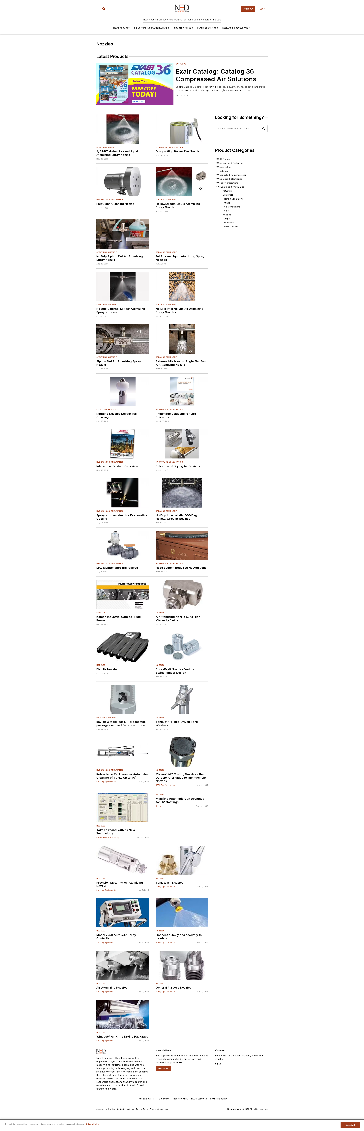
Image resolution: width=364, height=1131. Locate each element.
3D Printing (225, 159)
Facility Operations (107, 409)
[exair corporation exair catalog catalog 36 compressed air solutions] (134, 84)
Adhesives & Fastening (231, 163)
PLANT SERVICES (199, 1099)
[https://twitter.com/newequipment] (220, 1063)
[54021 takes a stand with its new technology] (122, 807)
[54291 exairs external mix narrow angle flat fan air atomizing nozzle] (182, 339)
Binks (158, 806)
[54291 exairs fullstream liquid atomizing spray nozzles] (182, 234)
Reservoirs (228, 222)
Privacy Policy (142, 1109)
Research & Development (236, 28)
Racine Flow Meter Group (107, 837)
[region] (182, 1125)
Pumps (226, 218)
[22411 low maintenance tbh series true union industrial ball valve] (122, 545)
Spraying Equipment (107, 147)
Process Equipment (106, 718)
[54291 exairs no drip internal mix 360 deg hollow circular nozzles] (182, 492)
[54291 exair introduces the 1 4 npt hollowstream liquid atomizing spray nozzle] (182, 181)
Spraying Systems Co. (106, 782)
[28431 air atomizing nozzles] (122, 965)
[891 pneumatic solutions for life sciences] (182, 391)
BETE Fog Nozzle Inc (165, 785)
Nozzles (227, 214)
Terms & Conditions (159, 1109)
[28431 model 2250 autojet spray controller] (122, 912)
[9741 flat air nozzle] (122, 647)
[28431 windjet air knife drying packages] (122, 1014)
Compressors (230, 195)
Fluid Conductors (231, 207)
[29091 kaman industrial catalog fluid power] (122, 594)
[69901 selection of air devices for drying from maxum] (182, 443)
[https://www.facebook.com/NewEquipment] (216, 1063)
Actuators (228, 191)
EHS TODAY (164, 1099)
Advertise (110, 1109)
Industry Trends (183, 28)
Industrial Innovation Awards (151, 28)
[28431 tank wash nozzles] (182, 860)
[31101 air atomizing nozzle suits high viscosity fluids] (182, 594)
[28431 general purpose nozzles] (182, 965)
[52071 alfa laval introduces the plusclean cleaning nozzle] (122, 181)
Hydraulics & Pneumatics (169, 147)
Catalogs (181, 64)
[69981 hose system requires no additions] (182, 545)
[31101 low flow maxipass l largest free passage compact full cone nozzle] (122, 699)
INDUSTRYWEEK (180, 1099)
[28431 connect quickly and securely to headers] (182, 912)
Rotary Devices (230, 226)
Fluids (226, 210)
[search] (104, 9)
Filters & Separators (233, 199)
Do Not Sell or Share (126, 1109)
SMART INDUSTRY (218, 1099)
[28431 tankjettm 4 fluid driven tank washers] (182, 699)
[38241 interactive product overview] (122, 443)
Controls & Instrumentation (233, 175)
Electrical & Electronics (231, 179)
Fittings (226, 203)
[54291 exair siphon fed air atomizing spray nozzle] (122, 339)
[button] (98, 9)
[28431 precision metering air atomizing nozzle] (122, 860)
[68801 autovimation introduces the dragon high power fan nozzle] (182, 129)
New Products (121, 28)
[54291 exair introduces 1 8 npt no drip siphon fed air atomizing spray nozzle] (122, 234)
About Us (100, 1109)
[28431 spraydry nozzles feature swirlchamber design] (182, 647)
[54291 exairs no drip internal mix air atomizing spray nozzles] (182, 286)
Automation (225, 167)
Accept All (350, 1125)
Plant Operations (207, 28)
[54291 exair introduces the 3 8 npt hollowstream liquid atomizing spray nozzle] (122, 129)
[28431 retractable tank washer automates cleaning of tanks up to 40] (122, 752)
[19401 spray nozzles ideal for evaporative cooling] (122, 492)
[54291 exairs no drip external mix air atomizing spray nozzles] (122, 286)
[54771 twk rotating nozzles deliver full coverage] (122, 391)
